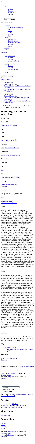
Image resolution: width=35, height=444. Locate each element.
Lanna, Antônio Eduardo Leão (10, 148)
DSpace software (13, 373)
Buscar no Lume (9, 389)
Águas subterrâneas (6, 201)
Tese (2, 170)
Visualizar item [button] (5, 79)
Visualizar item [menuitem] (8, 91)
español (10, 59)
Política (10, 44)
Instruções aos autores (14, 42)
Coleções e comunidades (15, 27)
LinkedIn (3, 426)
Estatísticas (4, 360)
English (10, 9)
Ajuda (10, 46)
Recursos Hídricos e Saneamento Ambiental (17, 89)
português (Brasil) (13, 61)
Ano (9, 29)
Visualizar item (8, 102)
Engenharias (8, 87)
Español (10, 11)
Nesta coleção (8, 391)
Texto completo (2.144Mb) (9, 125)
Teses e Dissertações (10, 84)
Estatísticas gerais (13, 41)
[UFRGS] (4, 52)
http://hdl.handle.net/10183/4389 (10, 177)
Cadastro (7, 415)
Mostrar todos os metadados (9, 358)
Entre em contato (6, 375)
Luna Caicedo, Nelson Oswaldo (10, 155)
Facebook (4, 423)
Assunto (10, 34)
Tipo (9, 36)
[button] (7, 26)
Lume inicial (9, 94)
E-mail (3, 428)
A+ (4, 77)
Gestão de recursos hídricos (9, 203)
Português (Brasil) (11, 13)
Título (10, 32)
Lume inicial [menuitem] (8, 82)
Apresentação (12, 39)
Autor (10, 31)
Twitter (3, 425)
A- (1, 77)
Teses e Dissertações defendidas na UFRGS (17, 86)
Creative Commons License (26, 366)
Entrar (2, 415)
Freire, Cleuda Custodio (8, 140)
